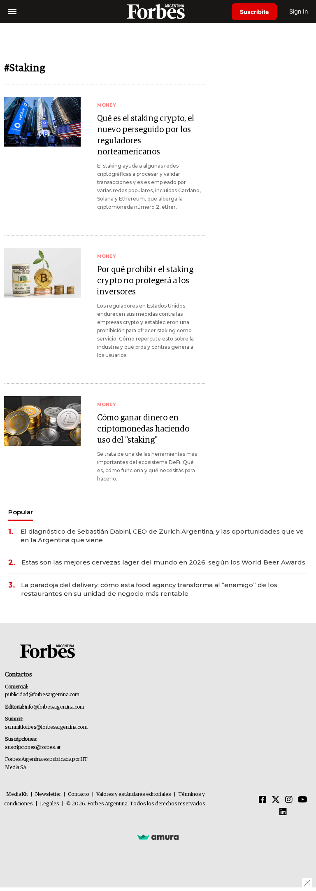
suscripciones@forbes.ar (32, 747)
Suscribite (254, 11)
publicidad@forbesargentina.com (42, 694)
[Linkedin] (283, 812)
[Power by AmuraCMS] (158, 836)
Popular (20, 512)
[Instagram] (289, 800)
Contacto (78, 794)
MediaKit (17, 794)
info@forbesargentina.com (54, 707)
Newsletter (48, 794)
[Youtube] (302, 800)
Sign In (298, 11)
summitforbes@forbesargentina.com (46, 727)
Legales (49, 804)
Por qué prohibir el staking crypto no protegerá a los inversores (145, 281)
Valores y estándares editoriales (133, 794)
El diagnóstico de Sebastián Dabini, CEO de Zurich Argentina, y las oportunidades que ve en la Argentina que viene (162, 535)
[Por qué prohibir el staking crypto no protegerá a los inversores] (42, 273)
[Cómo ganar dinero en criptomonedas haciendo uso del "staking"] (42, 421)
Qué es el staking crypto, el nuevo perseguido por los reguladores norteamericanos (145, 135)
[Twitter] (276, 800)
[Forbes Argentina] (158, 11)
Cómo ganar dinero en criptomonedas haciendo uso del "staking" (143, 429)
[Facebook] (262, 800)
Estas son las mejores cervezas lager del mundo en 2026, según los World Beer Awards (163, 562)
